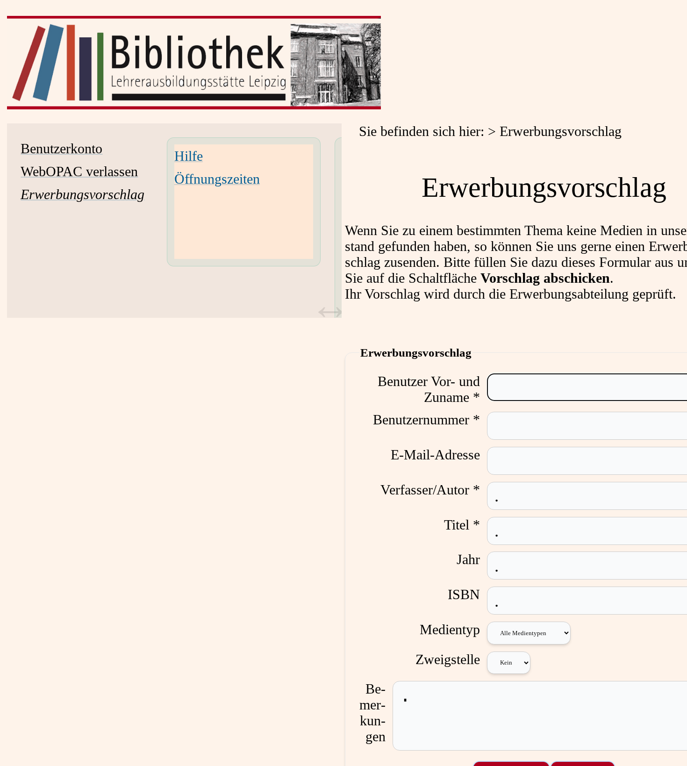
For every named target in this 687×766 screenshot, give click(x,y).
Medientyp (450, 629)
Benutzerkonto (61, 148)
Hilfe (188, 156)
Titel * (462, 524)
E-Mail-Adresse (435, 454)
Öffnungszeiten (217, 178)
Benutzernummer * (426, 419)
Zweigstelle (447, 659)
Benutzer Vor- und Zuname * (429, 389)
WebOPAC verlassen (79, 171)
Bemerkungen (372, 712)
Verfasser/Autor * (430, 489)
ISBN (464, 594)
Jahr (468, 559)
